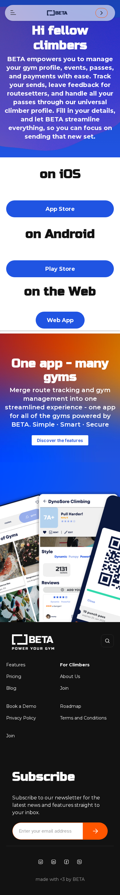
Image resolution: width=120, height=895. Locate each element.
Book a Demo (21, 706)
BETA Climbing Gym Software (26, 642)
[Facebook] (66, 861)
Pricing (13, 676)
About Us (70, 676)
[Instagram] (40, 861)
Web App (60, 320)
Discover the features (60, 440)
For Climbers (75, 665)
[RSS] (79, 861)
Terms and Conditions (83, 718)
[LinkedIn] (53, 861)
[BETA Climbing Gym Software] (57, 13)
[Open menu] (13, 12)
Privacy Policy (21, 718)
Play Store (60, 269)
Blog (11, 688)
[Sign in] (101, 13)
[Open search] (107, 640)
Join (64, 688)
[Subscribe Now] (95, 831)
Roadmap (70, 706)
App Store (60, 209)
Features (15, 665)
